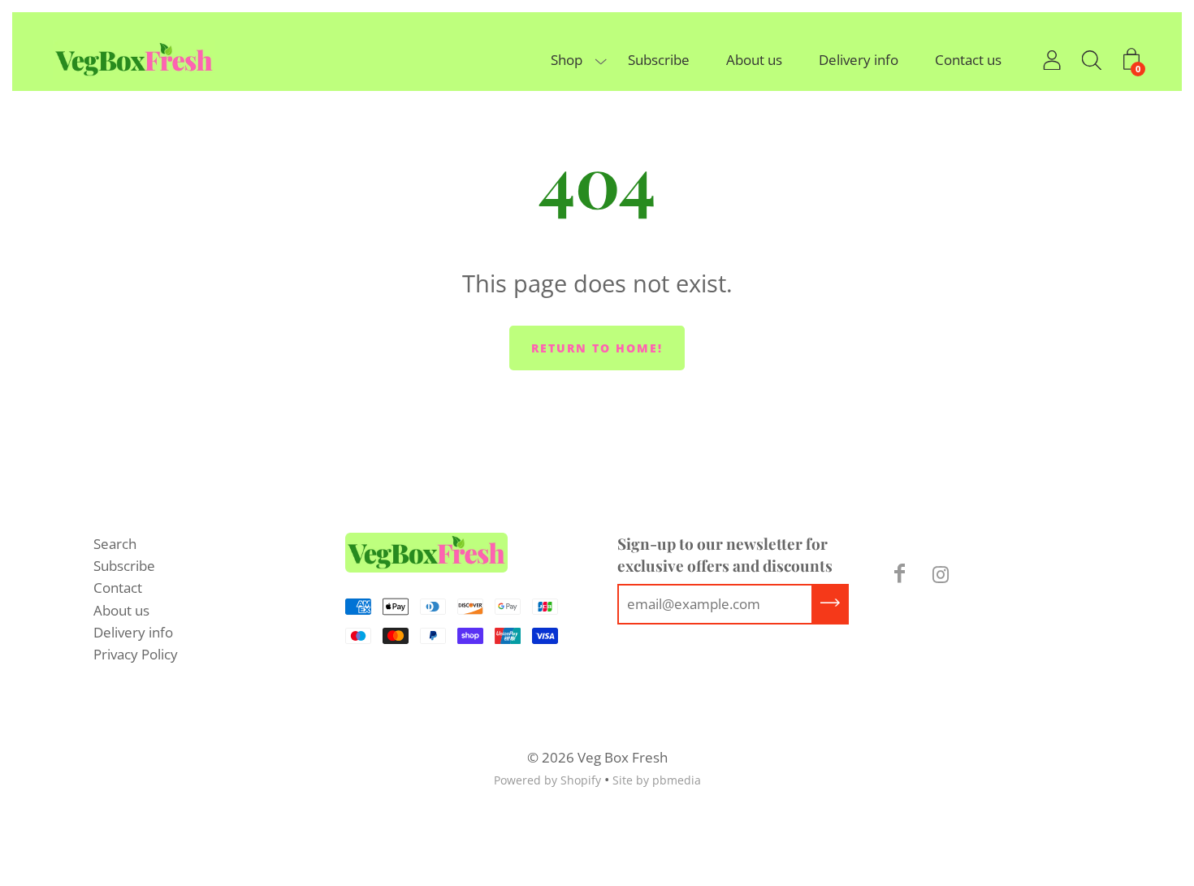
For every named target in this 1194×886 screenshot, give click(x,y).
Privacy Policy (135, 654)
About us (754, 59)
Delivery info (858, 59)
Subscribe (659, 59)
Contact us (968, 59)
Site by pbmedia (656, 780)
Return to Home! (597, 348)
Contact (117, 587)
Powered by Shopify (547, 780)
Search (114, 543)
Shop (566, 59)
